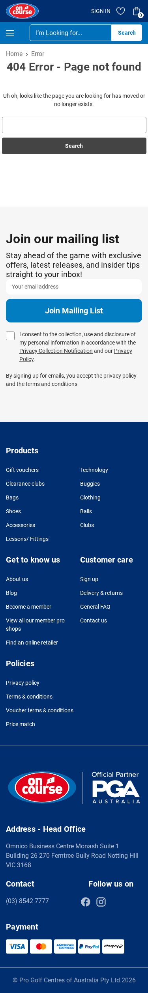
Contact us (93, 620)
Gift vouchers (22, 470)
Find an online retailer (32, 642)
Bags (12, 497)
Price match (20, 724)
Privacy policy (22, 683)
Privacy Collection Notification (56, 351)
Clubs (87, 525)
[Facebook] (85, 901)
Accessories (20, 525)
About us (17, 579)
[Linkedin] (116, 901)
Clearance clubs (25, 484)
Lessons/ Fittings (27, 539)
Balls (86, 511)
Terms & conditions (29, 696)
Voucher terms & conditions (39, 710)
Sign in (101, 11)
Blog (11, 593)
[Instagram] (101, 901)
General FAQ (95, 607)
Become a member (28, 607)
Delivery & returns (101, 593)
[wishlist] (121, 11)
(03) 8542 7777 (27, 901)
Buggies (90, 484)
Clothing (90, 497)
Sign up (89, 579)
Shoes (13, 511)
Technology (94, 470)
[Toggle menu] (17, 33)
